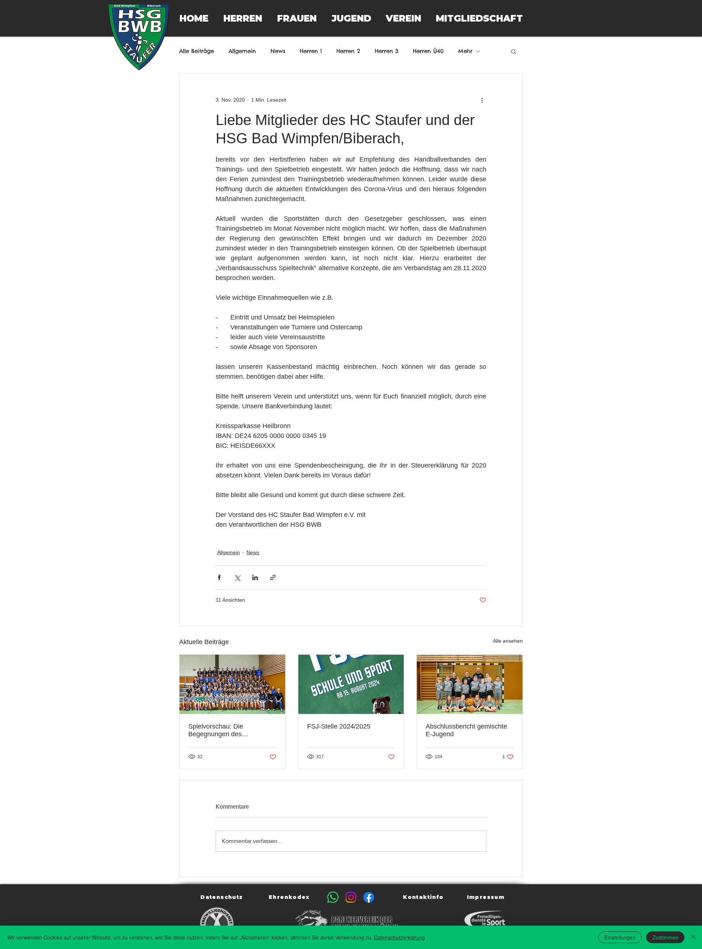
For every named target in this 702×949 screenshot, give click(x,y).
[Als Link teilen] (272, 577)
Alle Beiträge (196, 51)
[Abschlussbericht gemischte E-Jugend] (469, 684)
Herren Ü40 (428, 51)
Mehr (465, 51)
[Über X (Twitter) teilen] (237, 577)
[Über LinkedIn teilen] (255, 577)
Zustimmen (665, 937)
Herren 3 (386, 51)
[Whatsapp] (333, 897)
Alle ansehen (508, 641)
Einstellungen (619, 937)
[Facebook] (369, 897)
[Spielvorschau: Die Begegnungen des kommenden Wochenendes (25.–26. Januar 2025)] (232, 684)
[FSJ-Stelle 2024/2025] (351, 684)
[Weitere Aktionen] (482, 99)
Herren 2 (348, 51)
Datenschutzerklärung (399, 937)
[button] (242, 18)
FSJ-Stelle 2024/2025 (338, 726)
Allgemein (242, 51)
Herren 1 (311, 51)
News (278, 51)
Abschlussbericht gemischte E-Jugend (466, 730)
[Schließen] (693, 937)
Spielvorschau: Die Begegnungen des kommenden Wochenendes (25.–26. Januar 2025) (228, 730)
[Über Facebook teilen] (219, 577)
